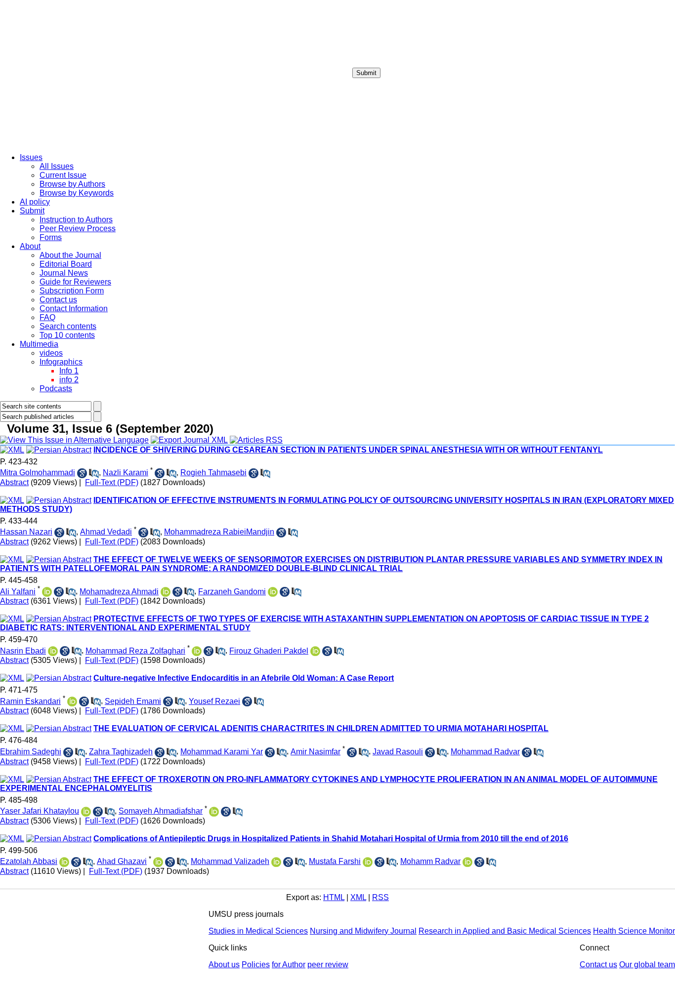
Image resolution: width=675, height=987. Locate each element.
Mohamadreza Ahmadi (119, 591)
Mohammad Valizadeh (230, 861)
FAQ (47, 317)
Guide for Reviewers (75, 282)
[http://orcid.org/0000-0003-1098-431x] (165, 592)
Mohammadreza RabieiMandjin (219, 532)
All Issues (57, 166)
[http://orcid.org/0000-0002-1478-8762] (276, 862)
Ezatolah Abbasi (28, 861)
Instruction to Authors (76, 219)
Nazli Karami (125, 472)
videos (51, 353)
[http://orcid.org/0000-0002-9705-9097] (72, 701)
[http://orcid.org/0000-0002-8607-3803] (273, 592)
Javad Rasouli (398, 751)
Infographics (61, 362)
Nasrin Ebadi (23, 651)
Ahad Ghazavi (122, 861)
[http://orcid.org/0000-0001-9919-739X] (53, 651)
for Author (288, 964)
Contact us (58, 299)
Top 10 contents (67, 335)
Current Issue (63, 175)
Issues (31, 157)
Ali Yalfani (18, 591)
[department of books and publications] (76, 142)
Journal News (64, 273)
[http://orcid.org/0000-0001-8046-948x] (86, 812)
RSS (380, 897)
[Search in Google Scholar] (82, 473)
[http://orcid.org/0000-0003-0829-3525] (158, 862)
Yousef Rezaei (214, 701)
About (30, 246)
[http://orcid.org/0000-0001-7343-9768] (467, 862)
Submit (366, 73)
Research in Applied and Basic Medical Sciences (505, 931)
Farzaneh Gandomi (232, 591)
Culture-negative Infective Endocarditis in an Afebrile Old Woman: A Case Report (243, 678)
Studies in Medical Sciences (258, 931)
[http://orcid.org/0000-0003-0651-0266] (197, 651)
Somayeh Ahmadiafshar (161, 811)
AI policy (35, 202)
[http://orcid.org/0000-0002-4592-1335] (214, 812)
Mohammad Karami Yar (221, 751)
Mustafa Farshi (335, 861)
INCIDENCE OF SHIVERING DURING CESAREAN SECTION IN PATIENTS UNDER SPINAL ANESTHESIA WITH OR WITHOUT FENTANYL (348, 450)
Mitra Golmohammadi (37, 472)
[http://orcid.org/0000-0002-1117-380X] (64, 862)
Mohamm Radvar (430, 861)
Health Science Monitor (634, 931)
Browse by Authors (72, 184)
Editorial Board (66, 264)
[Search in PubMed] (94, 473)
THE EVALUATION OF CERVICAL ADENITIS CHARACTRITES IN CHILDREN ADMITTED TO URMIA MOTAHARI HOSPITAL (320, 728)
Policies (256, 964)
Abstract (14, 482)
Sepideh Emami (133, 701)
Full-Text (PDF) (111, 482)
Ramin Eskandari (30, 701)
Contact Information (74, 308)
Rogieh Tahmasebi (213, 472)
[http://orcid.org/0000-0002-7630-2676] (315, 651)
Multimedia (39, 344)
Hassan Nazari (26, 532)
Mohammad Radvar (485, 751)
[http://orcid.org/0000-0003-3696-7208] (47, 592)
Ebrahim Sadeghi (30, 751)
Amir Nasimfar (315, 751)
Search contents (68, 326)
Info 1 (69, 371)
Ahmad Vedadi (106, 532)
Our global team (647, 964)
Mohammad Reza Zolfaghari (135, 651)
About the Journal (70, 255)
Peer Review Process (78, 228)
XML (358, 897)
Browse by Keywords (77, 193)
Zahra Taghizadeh (121, 751)
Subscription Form (72, 291)
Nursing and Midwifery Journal (363, 931)
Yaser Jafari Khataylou (39, 811)
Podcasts (56, 388)
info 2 (69, 379)
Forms (51, 237)
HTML (333, 897)
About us (224, 964)
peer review (327, 964)
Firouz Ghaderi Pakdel (268, 651)
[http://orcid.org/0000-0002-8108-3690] (368, 862)
